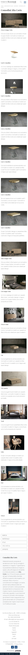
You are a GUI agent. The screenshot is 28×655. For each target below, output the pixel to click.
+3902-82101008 (15, 617)
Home (2, 6)
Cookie (7, 653)
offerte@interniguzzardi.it (16, 619)
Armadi (14, 638)
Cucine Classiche (14, 623)
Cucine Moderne (14, 621)
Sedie (14, 628)
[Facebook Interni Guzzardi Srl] (12, 647)
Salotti (14, 634)
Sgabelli (14, 632)
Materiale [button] (5, 539)
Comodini (16, 6)
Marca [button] (4, 535)
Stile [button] (4, 542)
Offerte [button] (5, 549)
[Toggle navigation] (25, 2)
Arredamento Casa (8, 6)
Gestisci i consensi (15, 653)
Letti (14, 636)
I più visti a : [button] (6, 546)
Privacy (2, 653)
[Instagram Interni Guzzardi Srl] (16, 647)
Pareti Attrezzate (14, 626)
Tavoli (14, 630)
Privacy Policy (18, 644)
